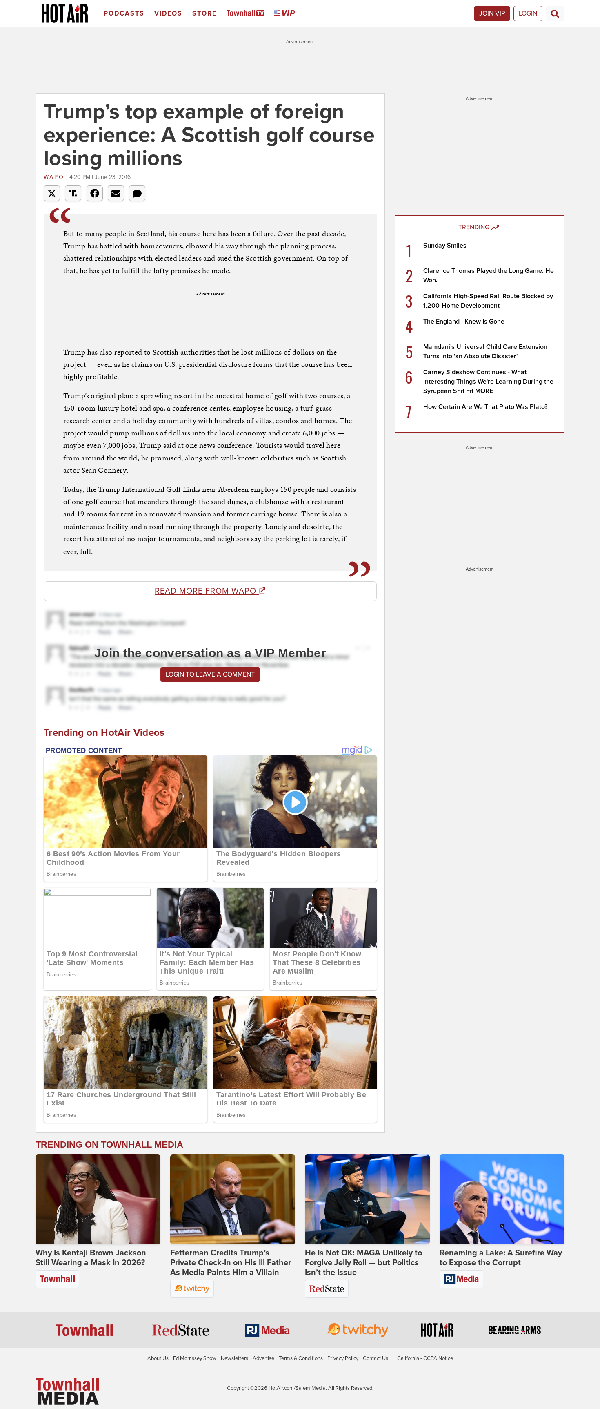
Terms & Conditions (301, 1358)
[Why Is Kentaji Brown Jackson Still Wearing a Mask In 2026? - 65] (98, 1199)
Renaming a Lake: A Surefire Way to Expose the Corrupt (501, 1258)
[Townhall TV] (247, 14)
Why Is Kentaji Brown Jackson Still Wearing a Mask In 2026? (91, 1258)
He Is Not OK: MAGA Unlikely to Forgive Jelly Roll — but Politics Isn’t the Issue (363, 1262)
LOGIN (528, 13)
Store (204, 13)
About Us (158, 1358)
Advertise (263, 1358)
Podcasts (124, 13)
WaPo (55, 177)
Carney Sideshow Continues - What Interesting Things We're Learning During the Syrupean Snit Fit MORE (488, 381)
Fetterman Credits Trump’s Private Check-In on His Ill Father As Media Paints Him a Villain (230, 1262)
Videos (168, 13)
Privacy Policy (342, 1358)
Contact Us (375, 1358)
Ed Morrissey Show (194, 1358)
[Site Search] (555, 13)
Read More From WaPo (207, 591)
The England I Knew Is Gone (463, 321)
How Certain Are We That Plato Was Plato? (485, 407)
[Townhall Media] (67, 1391)
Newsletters (234, 1358)
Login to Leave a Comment (210, 674)
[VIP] (286, 14)
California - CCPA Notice (425, 1358)
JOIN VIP (492, 13)
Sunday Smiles (445, 245)
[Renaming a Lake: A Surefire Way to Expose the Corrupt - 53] (502, 1199)
